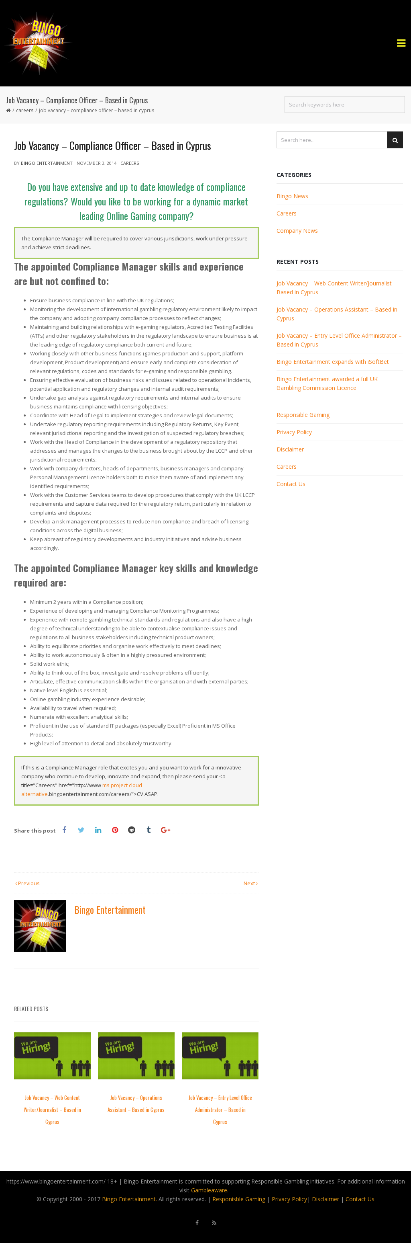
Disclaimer (290, 449)
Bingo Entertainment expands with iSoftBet (333, 361)
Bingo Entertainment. (129, 1199)
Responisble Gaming (238, 1199)
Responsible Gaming (303, 414)
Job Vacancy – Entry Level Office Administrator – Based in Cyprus (220, 1109)
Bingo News (292, 196)
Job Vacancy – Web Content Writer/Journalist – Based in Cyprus (52, 1109)
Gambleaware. (209, 1190)
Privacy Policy (294, 432)
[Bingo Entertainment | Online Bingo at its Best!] (205, 43)
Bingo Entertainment (47, 163)
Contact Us (291, 484)
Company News (297, 230)
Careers (24, 110)
